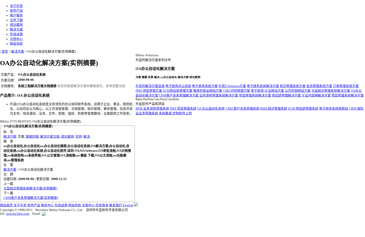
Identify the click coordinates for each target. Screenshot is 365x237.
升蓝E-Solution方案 (232, 86)
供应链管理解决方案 (286, 95)
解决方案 (16, 29)
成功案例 (16, 25)
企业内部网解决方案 (316, 95)
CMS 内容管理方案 (236, 90)
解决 (86, 136)
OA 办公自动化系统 (211, 108)
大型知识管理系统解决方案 (330, 90)
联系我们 (115, 205)
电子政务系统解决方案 (263, 86)
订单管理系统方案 (346, 86)
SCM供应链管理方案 (177, 90)
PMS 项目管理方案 (149, 90)
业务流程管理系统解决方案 (218, 95)
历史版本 (102, 205)
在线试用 (16, 34)
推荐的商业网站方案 (207, 90)
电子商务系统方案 (205, 86)
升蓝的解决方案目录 (150, 86)
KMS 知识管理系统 (273, 108)
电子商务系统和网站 (333, 108)
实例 (78, 136)
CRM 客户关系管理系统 (242, 108)
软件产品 (16, 10)
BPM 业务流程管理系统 (152, 108)
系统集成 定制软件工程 (175, 113)
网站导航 (16, 43)
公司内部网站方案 (298, 90)
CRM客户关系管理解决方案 (179, 95)
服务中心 (47, 205)
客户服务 (16, 15)
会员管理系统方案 (319, 86)
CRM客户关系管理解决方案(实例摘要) (30, 198)
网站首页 (6, 205)
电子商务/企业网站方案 (267, 90)
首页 (4, 51)
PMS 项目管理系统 (183, 108)
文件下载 (16, 20)
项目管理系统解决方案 (255, 95)
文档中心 (16, 39)
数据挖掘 (32, 136)
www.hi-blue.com (17, 213)
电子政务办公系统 (178, 86)
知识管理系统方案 (293, 86)
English (128, 205)
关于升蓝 (16, 6)
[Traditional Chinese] (136, 205)
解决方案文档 (50, 136)
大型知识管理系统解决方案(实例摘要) (30, 188)
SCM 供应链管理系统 (303, 108)
